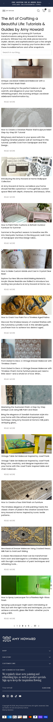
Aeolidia (10, 710)
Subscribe (46, 688)
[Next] (49, 3)
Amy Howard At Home (23, 706)
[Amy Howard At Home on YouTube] (20, 696)
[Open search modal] (38, 10)
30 (35, 626)
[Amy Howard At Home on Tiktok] (16, 696)
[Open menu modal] (49, 10)
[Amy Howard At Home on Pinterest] (12, 696)
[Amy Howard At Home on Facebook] (3, 696)
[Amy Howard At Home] (8, 11)
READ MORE (9, 102)
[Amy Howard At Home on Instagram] (8, 696)
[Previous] (4, 3)
